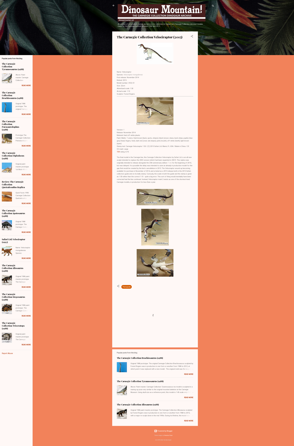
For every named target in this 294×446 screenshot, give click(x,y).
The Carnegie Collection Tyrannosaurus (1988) (140, 381)
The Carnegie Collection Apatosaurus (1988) (13, 213)
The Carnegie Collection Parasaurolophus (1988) (10, 125)
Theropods (126, 287)
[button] (192, 36)
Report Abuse (7, 353)
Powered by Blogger (164, 431)
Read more (188, 374)
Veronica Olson (168, 435)
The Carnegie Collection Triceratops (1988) (13, 326)
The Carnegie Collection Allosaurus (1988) (138, 404)
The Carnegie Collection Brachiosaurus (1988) (140, 358)
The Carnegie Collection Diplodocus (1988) (13, 156)
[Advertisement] (209, 65)
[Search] (213, 6)
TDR (118, 152)
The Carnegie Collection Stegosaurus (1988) (13, 297)
